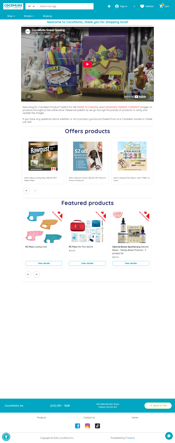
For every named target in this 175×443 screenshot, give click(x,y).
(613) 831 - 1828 (60, 405)
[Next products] (34, 190)
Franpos (130, 437)
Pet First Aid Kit (81, 246)
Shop (10, 16)
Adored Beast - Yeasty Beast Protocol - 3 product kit (130, 250)
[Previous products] (26, 190)
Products (41, 417)
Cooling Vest (36, 246)
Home (135, 417)
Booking (47, 16)
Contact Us (89, 417)
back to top (160, 405)
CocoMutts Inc (14, 405)
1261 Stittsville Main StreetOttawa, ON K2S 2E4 (107, 405)
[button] (6, 436)
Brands (28, 16)
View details (44, 263)
